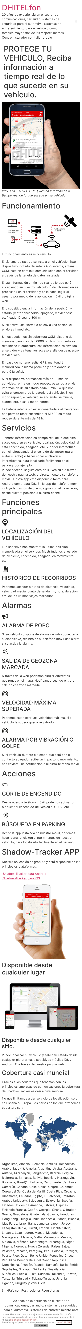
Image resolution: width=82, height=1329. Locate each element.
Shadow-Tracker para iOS (21, 878)
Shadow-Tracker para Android (24, 874)
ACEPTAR (41, 1325)
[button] (76, 21)
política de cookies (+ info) (23, 1319)
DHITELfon (21, 7)
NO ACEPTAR (63, 1322)
